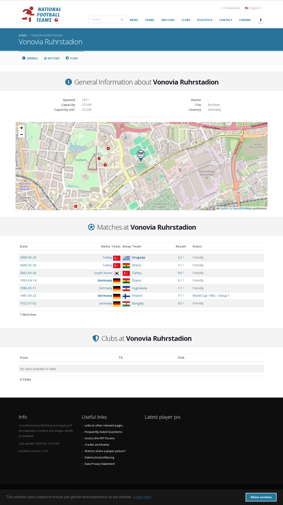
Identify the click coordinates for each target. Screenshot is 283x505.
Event (197, 246)
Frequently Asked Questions (103, 432)
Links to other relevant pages (104, 425)
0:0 (180, 273)
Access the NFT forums (100, 438)
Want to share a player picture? (105, 451)
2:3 (180, 257)
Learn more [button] (142, 497)
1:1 (180, 265)
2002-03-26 (28, 273)
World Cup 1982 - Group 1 (211, 295)
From (24, 357)
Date (24, 246)
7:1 (180, 295)
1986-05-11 (28, 288)
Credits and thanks (97, 445)
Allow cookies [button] (261, 497)
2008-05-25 (28, 257)
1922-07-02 (28, 303)
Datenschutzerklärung (99, 457)
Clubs (74, 58)
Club (181, 357)
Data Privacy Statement (100, 464)
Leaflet (223, 208)
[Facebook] (260, 20)
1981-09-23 (28, 295)
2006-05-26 (28, 265)
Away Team (131, 246)
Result (181, 246)
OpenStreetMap (242, 208)
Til (120, 357)
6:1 (180, 280)
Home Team (110, 246)
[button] (141, 155)
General (32, 58)
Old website (232, 8)
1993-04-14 (28, 280)
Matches (53, 58)
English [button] (254, 8)
